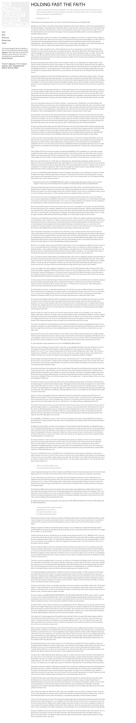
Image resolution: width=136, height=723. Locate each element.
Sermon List (5, 37)
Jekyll (10, 66)
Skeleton (4, 68)
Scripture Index (6, 40)
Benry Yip (12, 64)
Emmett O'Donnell (7, 58)
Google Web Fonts (18, 66)
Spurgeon (13, 14)
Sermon (10, 19)
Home (3, 32)
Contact (4, 43)
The (6, 4)
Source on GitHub (13, 68)
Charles (11, 9)
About (3, 35)
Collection (14, 25)
